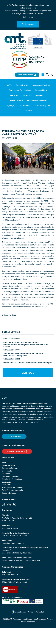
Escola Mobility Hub (42, 105)
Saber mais (28, 17)
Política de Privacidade (36, 612)
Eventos (27, 110)
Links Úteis (25, 105)
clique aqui (27, 553)
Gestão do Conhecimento (33, 95)
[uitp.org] (28, 59)
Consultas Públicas (41, 85)
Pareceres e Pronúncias (19, 90)
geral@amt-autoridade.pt (13, 543)
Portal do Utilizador (25, 75)
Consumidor (40, 90)
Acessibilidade (21, 612)
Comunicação (22, 85)
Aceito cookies (28, 24)
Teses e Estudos (16, 100)
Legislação (10, 105)
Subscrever (12, 436)
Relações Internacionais (37, 100)
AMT (9, 85)
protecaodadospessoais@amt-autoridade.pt (21, 560)
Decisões (14, 95)
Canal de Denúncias (15, 451)
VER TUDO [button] (28, 372)
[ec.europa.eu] (40, 41)
